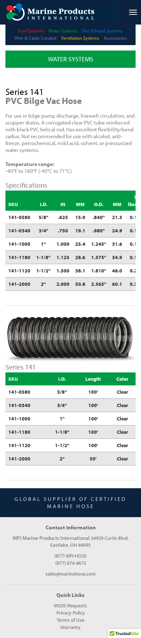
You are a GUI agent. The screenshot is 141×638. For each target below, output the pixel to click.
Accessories (115, 38)
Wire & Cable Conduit (35, 38)
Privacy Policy (70, 612)
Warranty (70, 627)
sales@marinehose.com (71, 574)
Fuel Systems (31, 31)
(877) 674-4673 (70, 563)
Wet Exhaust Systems (102, 31)
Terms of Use (70, 620)
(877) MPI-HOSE (70, 555)
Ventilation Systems (80, 38)
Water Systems (62, 31)
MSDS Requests (70, 605)
